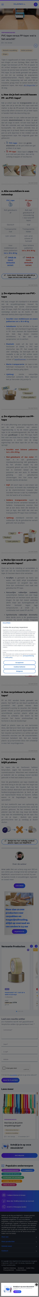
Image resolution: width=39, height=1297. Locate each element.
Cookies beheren (19, 667)
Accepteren (19, 662)
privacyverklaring (28, 656)
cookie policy (8, 657)
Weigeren (19, 671)
